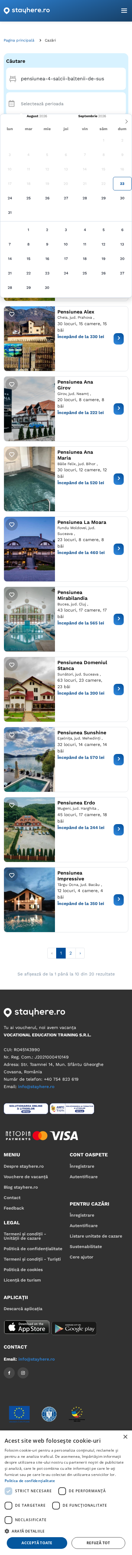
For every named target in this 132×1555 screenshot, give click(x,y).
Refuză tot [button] (98, 1542)
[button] (66, 1531)
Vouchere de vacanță (26, 1176)
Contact (12, 1197)
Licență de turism (22, 1280)
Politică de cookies (23, 1269)
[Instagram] (23, 1372)
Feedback (14, 1208)
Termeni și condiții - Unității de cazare (25, 1236)
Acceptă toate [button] (36, 1542)
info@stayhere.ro (36, 1086)
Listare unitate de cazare (96, 1236)
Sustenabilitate (86, 1246)
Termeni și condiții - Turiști (32, 1259)
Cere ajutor (81, 1257)
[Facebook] (9, 1372)
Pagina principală (19, 40)
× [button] (125, 1437)
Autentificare (84, 1176)
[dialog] (66, 1492)
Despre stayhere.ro (24, 1166)
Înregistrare (82, 1166)
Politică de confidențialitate (33, 1248)
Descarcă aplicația (23, 1308)
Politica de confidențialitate (30, 1480)
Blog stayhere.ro (21, 1187)
